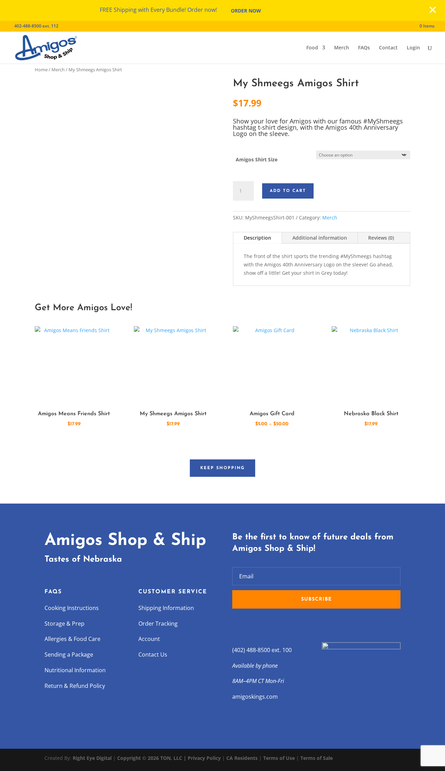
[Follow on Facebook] (237, 624)
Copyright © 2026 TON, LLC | (152, 758)
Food (312, 48)
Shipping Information (166, 608)
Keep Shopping (222, 468)
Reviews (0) (381, 237)
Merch (341, 48)
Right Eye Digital (92, 758)
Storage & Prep (64, 623)
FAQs (364, 48)
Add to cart (288, 191)
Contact (388, 48)
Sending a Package (68, 654)
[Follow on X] (251, 624)
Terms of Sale (316, 758)
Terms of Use (279, 758)
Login (413, 48)
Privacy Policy (204, 758)
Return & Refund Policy (74, 686)
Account (149, 639)
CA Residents (242, 758)
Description (257, 237)
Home (41, 69)
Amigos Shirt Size (256, 159)
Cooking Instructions (71, 608)
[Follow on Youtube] (279, 624)
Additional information (319, 237)
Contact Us (152, 654)
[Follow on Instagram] (265, 624)
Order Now (246, 10)
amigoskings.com (255, 696)
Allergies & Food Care (72, 639)
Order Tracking (158, 623)
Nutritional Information (75, 670)
